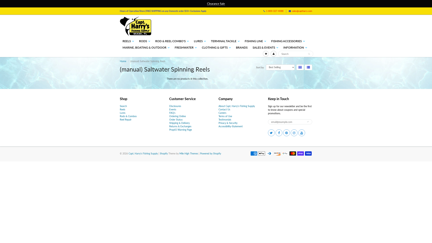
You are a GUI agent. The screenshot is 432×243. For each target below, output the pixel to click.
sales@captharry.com (302, 11)
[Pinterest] (286, 132)
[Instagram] (294, 132)
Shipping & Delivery (179, 123)
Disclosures (175, 106)
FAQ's (172, 112)
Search (123, 106)
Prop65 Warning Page (180, 129)
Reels (127, 41)
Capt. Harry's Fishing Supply (143, 153)
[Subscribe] (308, 121)
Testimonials (225, 119)
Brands (242, 47)
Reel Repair (125, 119)
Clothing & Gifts (215, 47)
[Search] (309, 54)
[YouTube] (301, 132)
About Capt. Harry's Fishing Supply (237, 106)
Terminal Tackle (223, 41)
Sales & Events (264, 47)
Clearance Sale (216, 3)
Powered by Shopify (210, 153)
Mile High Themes (188, 153)
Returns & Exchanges (180, 126)
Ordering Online (177, 116)
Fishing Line (254, 41)
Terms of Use (225, 116)
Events (172, 109)
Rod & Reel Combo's (170, 41)
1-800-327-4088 (275, 11)
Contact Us (224, 109)
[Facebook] (279, 132)
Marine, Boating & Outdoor (144, 47)
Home (123, 61)
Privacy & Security (228, 123)
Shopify (164, 153)
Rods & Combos (128, 116)
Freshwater (184, 47)
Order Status (176, 119)
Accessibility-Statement (231, 126)
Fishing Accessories (286, 41)
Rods (143, 41)
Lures (198, 41)
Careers (222, 112)
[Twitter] (271, 132)
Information (293, 47)
